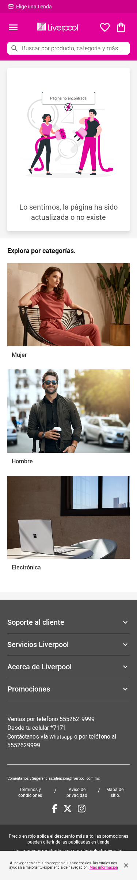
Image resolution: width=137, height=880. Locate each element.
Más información (104, 867)
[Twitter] (67, 808)
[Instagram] (81, 808)
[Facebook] (54, 808)
